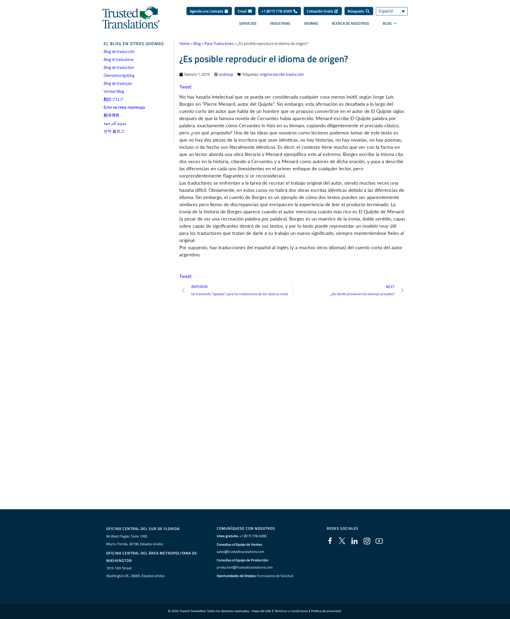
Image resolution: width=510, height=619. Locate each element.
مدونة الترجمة (115, 123)
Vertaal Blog (114, 91)
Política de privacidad (326, 611)
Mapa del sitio (261, 611)
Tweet (185, 86)
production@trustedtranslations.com (245, 567)
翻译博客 (112, 115)
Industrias (280, 23)
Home (184, 43)
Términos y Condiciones (291, 611)
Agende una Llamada (207, 11)
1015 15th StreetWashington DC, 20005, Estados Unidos (135, 571)
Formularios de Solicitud (275, 575)
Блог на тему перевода (124, 107)
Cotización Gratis (320, 11)
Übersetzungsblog (119, 75)
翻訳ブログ (114, 99)
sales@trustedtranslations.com (240, 551)
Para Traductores (219, 43)
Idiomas (311, 23)
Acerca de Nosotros (350, 23)
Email (243, 11)
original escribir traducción (282, 74)
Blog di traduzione (119, 59)
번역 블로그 (114, 131)
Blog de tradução (118, 83)
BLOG (387, 23)
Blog (197, 43)
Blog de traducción (119, 51)
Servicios (248, 23)
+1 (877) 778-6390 (277, 11)
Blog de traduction (119, 67)
